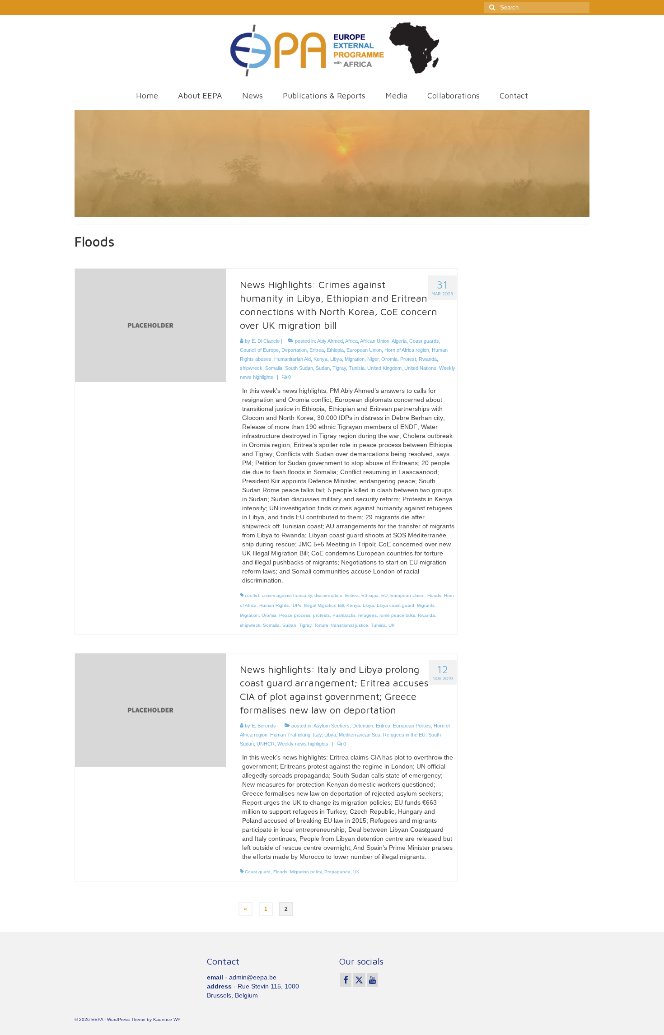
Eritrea (316, 350)
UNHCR (266, 743)
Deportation (294, 350)
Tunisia (357, 368)
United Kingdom (384, 368)
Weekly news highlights (302, 743)
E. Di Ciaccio (266, 341)
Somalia (273, 368)
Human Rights (274, 605)
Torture (321, 625)
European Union (364, 350)
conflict (252, 595)
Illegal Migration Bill (324, 605)
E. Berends (264, 725)
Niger (373, 359)
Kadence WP (167, 1019)
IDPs (296, 605)
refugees (367, 615)
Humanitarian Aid (292, 359)
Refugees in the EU (404, 734)
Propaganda (337, 871)
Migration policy (306, 871)
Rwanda (428, 359)
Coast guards (424, 341)
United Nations (420, 368)
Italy (317, 734)
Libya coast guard (395, 605)
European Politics (412, 725)
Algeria (399, 341)
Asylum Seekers (331, 725)
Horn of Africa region (406, 350)
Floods (434, 595)
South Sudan (299, 368)
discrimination (328, 595)
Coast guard (258, 871)
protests (321, 615)
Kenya (320, 359)
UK (391, 625)
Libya (336, 359)
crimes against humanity (287, 595)
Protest (408, 359)
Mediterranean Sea (359, 734)
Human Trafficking (290, 734)
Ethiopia (335, 350)
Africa (351, 341)
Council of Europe (259, 350)
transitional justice (349, 625)
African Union (374, 341)
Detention (362, 725)
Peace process (294, 615)
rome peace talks (397, 615)
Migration (355, 359)
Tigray (339, 368)
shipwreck (251, 368)
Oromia (389, 359)
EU (384, 595)
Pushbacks (343, 615)
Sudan (323, 368)
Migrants (426, 605)
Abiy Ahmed (330, 341)
